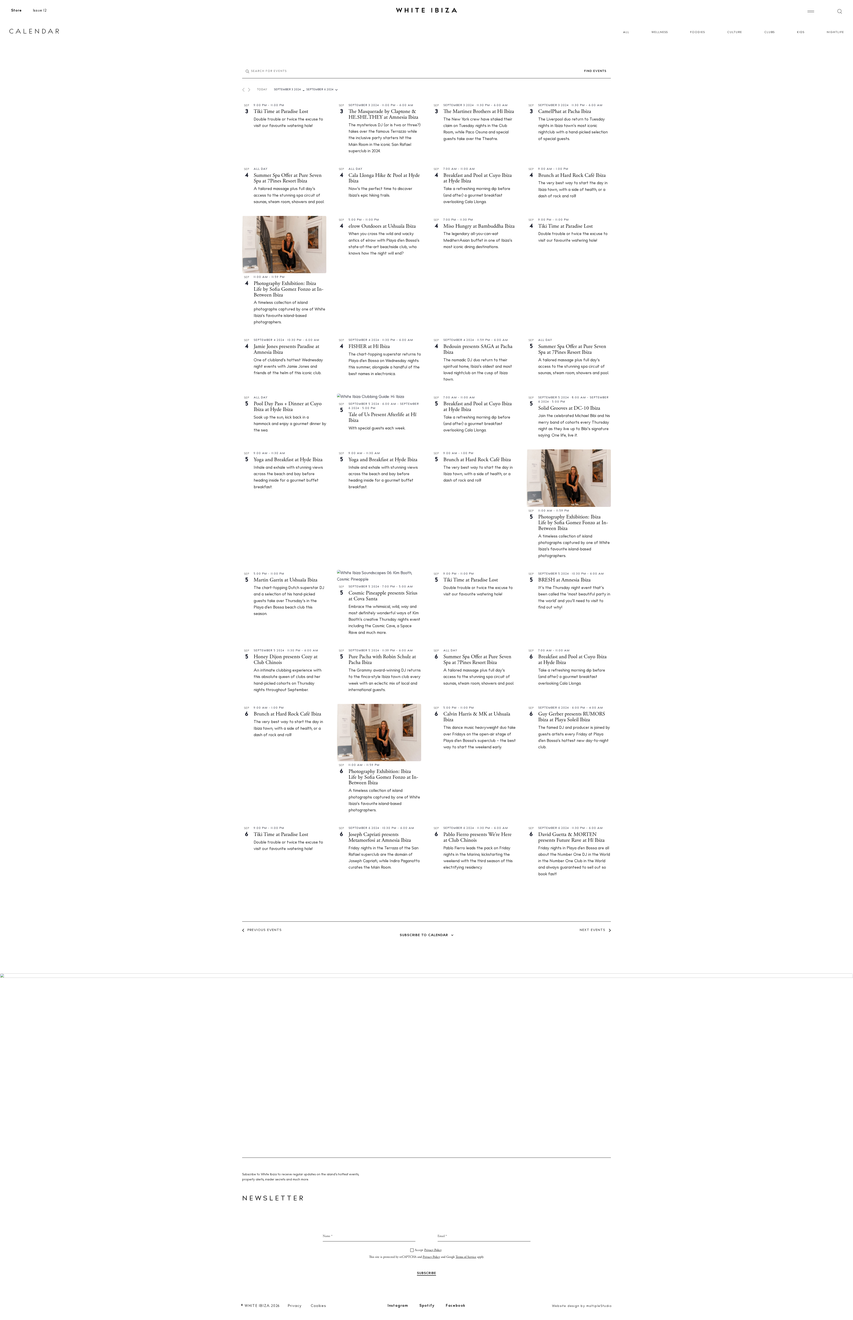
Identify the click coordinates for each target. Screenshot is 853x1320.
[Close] (473, 610)
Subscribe (426, 705)
